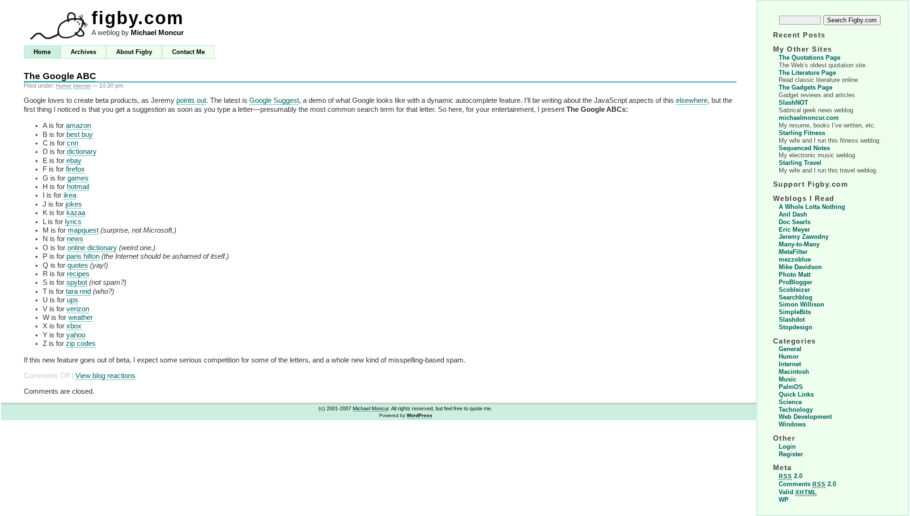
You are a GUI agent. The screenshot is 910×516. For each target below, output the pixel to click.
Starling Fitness (802, 132)
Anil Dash (793, 214)
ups (72, 300)
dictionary (82, 151)
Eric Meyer (794, 229)
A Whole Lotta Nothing (812, 206)
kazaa (75, 213)
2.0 (790, 476)
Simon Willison (801, 304)
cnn (72, 143)
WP (784, 499)
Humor (64, 86)
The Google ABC (60, 76)
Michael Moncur (157, 32)
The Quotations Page (809, 57)
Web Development (805, 416)
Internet (82, 86)
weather (80, 317)
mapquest (83, 230)
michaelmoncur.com (809, 117)
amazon (78, 125)
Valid (798, 492)
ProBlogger (795, 282)
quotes (77, 265)
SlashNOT (793, 102)
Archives (83, 51)
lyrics (73, 222)
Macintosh (794, 371)
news (75, 239)
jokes (73, 204)
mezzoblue (795, 259)
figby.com (137, 18)
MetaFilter (793, 251)
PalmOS (791, 386)
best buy (79, 134)
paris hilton (83, 256)
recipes (78, 274)
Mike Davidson (800, 267)
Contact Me (188, 51)
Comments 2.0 (807, 484)
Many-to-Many (799, 244)
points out (191, 100)
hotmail (78, 186)
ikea (70, 195)
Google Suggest (274, 100)
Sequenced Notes (804, 148)
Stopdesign (795, 327)
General (790, 349)
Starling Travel (800, 162)
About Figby (134, 51)
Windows (792, 424)
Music (787, 379)
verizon (77, 309)
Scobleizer (794, 289)
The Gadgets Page (805, 87)
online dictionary (92, 248)
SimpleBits (795, 312)
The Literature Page (807, 72)
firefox (75, 169)
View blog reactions (105, 376)
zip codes (81, 343)
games (78, 178)
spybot (76, 282)
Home (42, 51)
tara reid (78, 291)
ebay (74, 160)
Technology (796, 409)
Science (790, 402)
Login (787, 446)
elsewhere (692, 100)
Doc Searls (794, 222)
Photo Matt (794, 274)
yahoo (75, 335)
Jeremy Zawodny (803, 236)
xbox (74, 326)
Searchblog (795, 297)
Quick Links (796, 394)
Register (791, 454)
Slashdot (792, 319)
